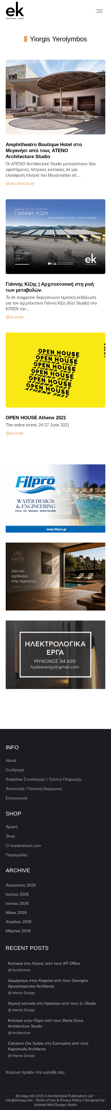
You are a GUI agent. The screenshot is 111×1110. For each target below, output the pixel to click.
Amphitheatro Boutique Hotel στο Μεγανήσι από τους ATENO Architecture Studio (44, 150)
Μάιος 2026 (16, 912)
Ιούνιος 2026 (17, 903)
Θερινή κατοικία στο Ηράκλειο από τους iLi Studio (52, 1003)
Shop (10, 836)
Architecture (22, 183)
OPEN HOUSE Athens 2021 (36, 417)
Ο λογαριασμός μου (23, 845)
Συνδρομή (15, 769)
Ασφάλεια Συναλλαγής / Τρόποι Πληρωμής (44, 779)
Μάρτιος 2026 (18, 930)
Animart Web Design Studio (55, 1105)
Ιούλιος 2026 (17, 894)
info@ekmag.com (19, 1100)
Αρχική (12, 826)
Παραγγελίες (17, 855)
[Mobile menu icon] (99, 11)
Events (17, 317)
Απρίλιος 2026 (19, 921)
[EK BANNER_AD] (55, 498)
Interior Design (23, 993)
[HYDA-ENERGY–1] (55, 655)
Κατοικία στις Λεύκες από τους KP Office (44, 963)
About (11, 760)
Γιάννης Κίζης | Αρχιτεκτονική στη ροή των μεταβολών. (50, 287)
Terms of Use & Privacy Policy (58, 1100)
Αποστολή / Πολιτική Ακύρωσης (34, 788)
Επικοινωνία (16, 798)
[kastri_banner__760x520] (55, 577)
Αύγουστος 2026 (21, 885)
